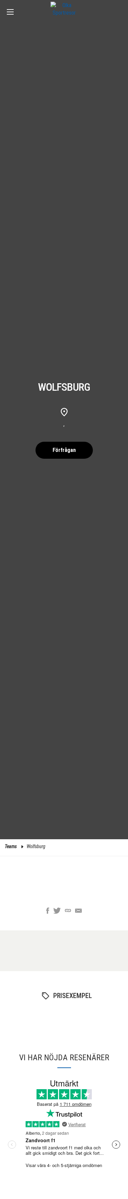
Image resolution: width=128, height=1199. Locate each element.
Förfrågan (64, 450)
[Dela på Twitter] (57, 911)
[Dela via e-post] (78, 911)
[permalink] (67, 911)
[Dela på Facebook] (48, 911)
